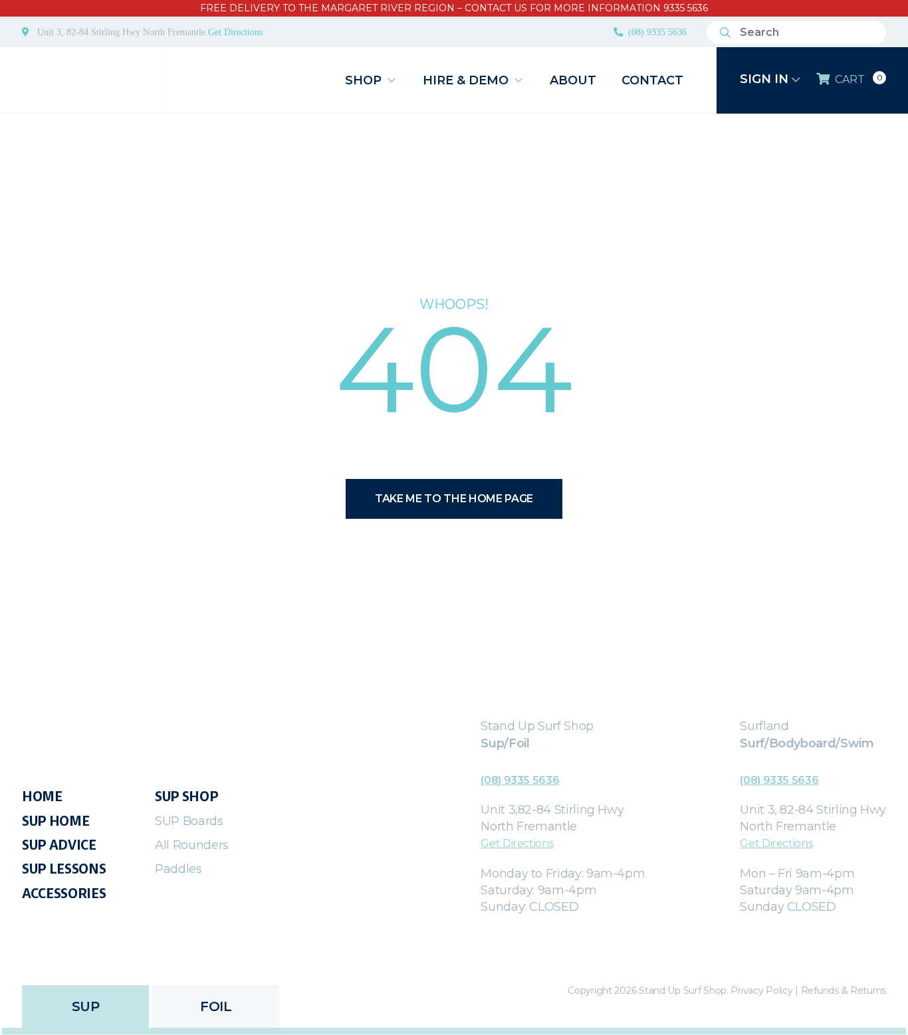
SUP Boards (189, 821)
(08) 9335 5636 (657, 32)
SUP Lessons (64, 869)
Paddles (178, 869)
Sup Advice (59, 845)
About (573, 80)
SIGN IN (766, 79)
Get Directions (235, 32)
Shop (363, 80)
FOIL (215, 1006)
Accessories (64, 893)
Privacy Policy (761, 990)
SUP (86, 1006)
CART (858, 79)
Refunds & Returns (843, 990)
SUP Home (55, 821)
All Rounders (192, 845)
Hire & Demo (466, 80)
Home (42, 796)
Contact (652, 80)
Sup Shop (186, 796)
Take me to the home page (454, 498)
